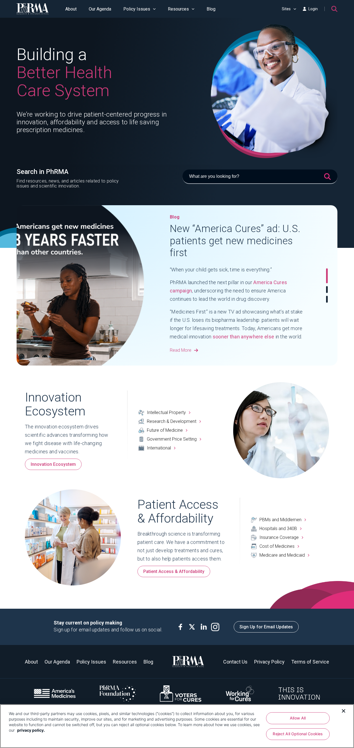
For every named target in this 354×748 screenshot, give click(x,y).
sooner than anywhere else (243, 337)
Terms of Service (310, 662)
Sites (286, 9)
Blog (211, 9)
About (71, 9)
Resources (178, 9)
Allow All (298, 718)
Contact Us (235, 662)
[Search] (334, 8)
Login (313, 9)
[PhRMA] (33, 9)
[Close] (343, 710)
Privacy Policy (269, 662)
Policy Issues (136, 9)
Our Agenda (100, 9)
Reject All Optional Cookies (298, 734)
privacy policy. (31, 730)
